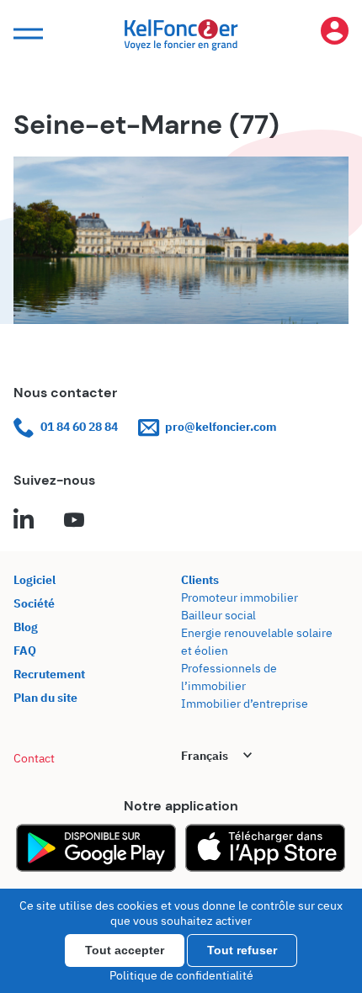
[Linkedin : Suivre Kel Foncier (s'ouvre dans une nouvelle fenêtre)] (23, 520)
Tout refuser (242, 950)
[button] (26, 34)
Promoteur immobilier (239, 597)
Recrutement (49, 674)
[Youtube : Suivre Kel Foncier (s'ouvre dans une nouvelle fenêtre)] (74, 520)
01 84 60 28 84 (79, 426)
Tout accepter (124, 950)
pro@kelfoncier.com (221, 426)
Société (34, 603)
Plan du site (45, 697)
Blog (25, 627)
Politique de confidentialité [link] (181, 975)
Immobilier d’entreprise (244, 703)
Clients (200, 579)
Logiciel (34, 579)
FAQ (24, 650)
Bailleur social (218, 615)
